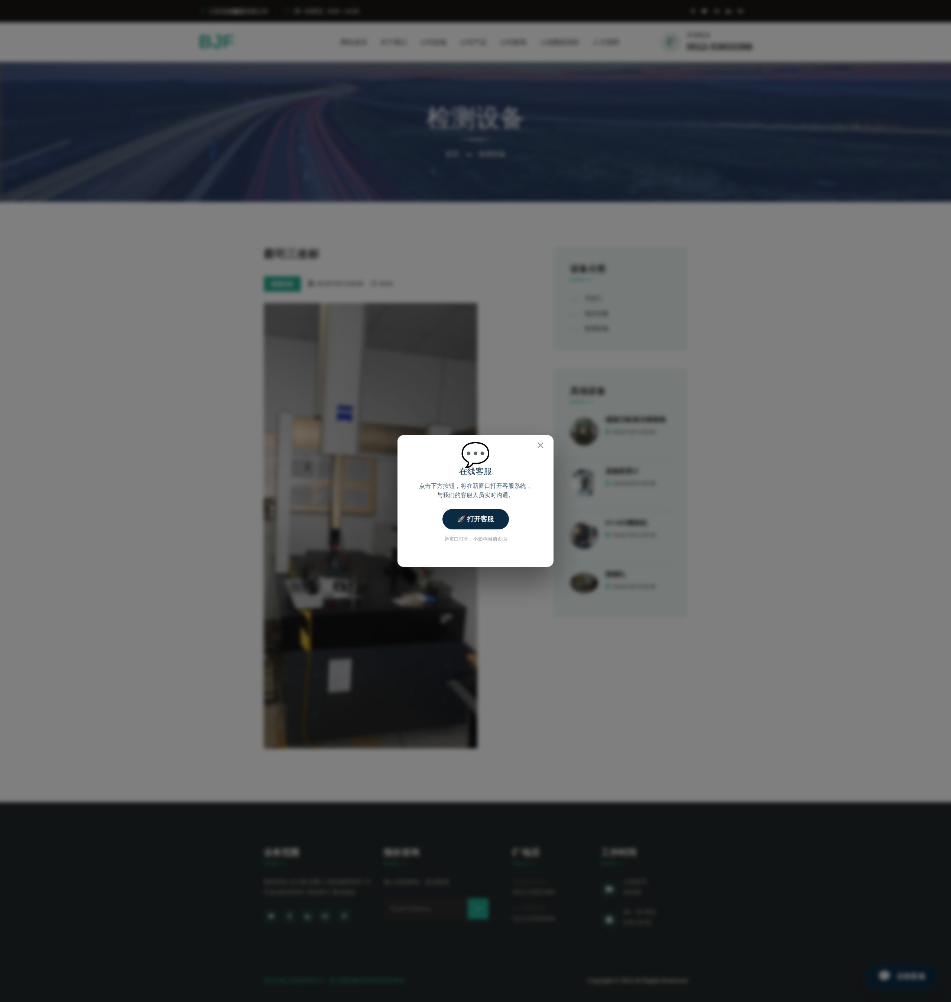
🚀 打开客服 (475, 519)
